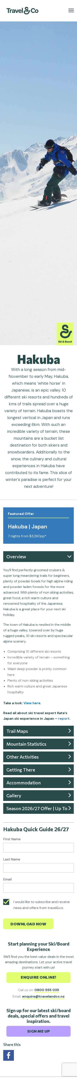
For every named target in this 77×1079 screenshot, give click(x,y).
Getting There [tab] (20, 769)
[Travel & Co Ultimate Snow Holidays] (22, 8)
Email (7, 879)
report (64, 718)
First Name (12, 839)
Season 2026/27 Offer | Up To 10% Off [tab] (36, 810)
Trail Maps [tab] (17, 731)
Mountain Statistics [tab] (26, 744)
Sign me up (38, 1031)
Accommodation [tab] (23, 782)
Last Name (11, 859)
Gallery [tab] (13, 795)
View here (32, 703)
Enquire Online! (38, 977)
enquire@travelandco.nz (43, 996)
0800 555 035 (46, 990)
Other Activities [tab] (22, 756)
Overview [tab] (16, 556)
